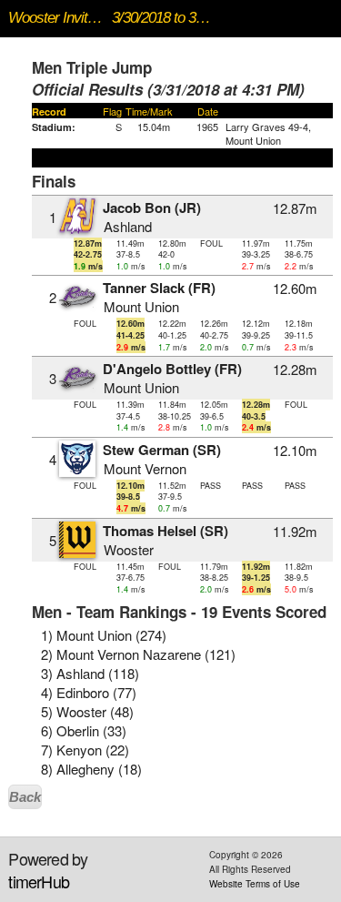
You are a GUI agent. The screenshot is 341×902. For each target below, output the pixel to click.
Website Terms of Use (254, 883)
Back (25, 797)
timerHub (38, 881)
